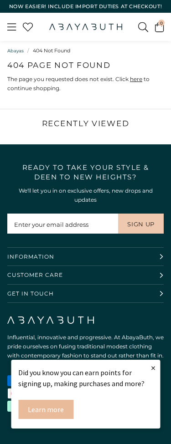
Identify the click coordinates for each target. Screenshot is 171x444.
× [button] (153, 367)
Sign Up (141, 224)
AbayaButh (85, 27)
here (136, 79)
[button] (159, 27)
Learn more (46, 409)
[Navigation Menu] (11, 27)
